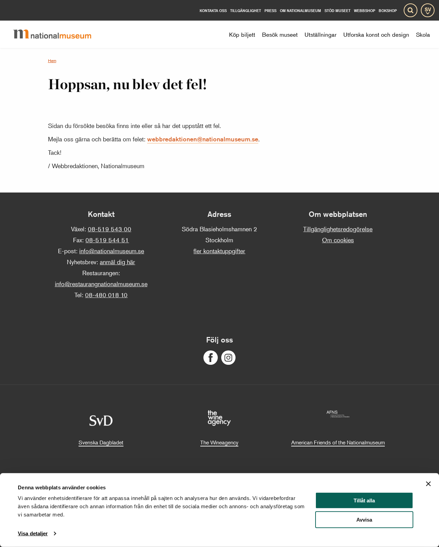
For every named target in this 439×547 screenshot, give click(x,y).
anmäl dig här (117, 262)
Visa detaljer (33, 533)
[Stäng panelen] (428, 483)
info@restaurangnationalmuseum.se (101, 284)
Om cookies (338, 240)
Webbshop (364, 10)
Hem (52, 60)
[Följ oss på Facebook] (210, 357)
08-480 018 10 (106, 295)
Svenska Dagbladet (101, 442)
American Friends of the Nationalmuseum (338, 442)
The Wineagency (219, 442)
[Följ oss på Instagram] (228, 357)
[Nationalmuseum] (57, 34)
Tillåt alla (364, 500)
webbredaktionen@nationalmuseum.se (202, 139)
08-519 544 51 (107, 240)
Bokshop (388, 10)
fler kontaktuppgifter (219, 251)
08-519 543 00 (109, 229)
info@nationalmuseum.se (111, 251)
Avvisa (364, 520)
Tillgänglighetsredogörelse (337, 229)
